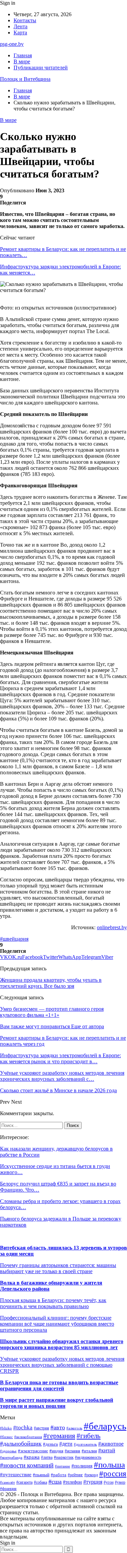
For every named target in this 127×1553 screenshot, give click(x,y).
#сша (55, 1481)
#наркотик (63, 1457)
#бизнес (6, 1437)
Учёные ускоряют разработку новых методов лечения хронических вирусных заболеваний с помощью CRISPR (62, 1365)
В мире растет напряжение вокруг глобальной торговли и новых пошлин (56, 1403)
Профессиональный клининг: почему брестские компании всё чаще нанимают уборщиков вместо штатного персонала (57, 1324)
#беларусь (105, 1426)
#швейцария (14, 939)
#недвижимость (88, 1457)
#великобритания (28, 1437)
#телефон (72, 1482)
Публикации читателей (41, 67)
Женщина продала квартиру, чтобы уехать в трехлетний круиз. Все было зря (51, 983)
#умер (120, 1482)
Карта (20, 32)
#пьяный (41, 1474)
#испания (72, 1451)
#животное (111, 1444)
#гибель (89, 1435)
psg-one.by (12, 44)
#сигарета (24, 1482)
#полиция (81, 1465)
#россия (112, 1473)
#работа (58, 1474)
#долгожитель (85, 1444)
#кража (32, 1457)
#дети (65, 1444)
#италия (89, 1451)
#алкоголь (74, 1428)
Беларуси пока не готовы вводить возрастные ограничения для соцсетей (59, 1385)
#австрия (41, 1428)
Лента (20, 26)
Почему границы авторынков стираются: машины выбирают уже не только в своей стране (58, 1268)
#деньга (50, 1444)
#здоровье (8, 1451)
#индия (56, 1450)
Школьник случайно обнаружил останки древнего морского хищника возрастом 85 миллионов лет (61, 1344)
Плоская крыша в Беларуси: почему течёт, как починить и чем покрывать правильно (53, 1303)
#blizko (6, 1428)
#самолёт (7, 1482)
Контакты (25, 20)
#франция (8, 1489)
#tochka (23, 1427)
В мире (22, 61)
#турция (92, 1482)
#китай (106, 1450)
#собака (40, 1482)
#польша (109, 1464)
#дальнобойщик (21, 1443)
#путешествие (15, 1474)
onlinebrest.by (112, 927)
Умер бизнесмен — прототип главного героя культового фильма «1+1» (52, 1012)
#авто (57, 1427)
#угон (108, 1482)
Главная (23, 55)
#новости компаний (27, 1465)
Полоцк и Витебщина (25, 79)
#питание (62, 1466)
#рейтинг (75, 1475)
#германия (59, 1436)
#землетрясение (33, 1450)
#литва (46, 1457)
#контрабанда (11, 1457)
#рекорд (91, 1475)
